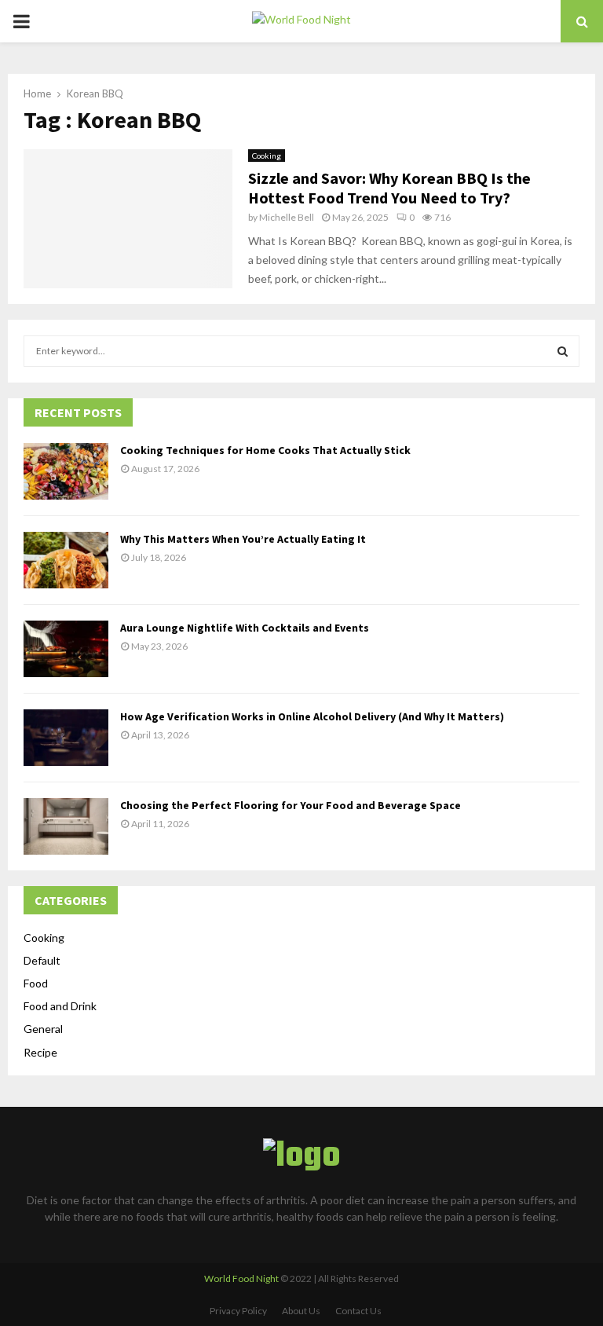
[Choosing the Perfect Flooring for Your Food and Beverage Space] (66, 826)
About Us (301, 1311)
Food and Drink (60, 1006)
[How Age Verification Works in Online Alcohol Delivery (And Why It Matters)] (66, 737)
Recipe (40, 1052)
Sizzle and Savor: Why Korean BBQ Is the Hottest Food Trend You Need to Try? (389, 187)
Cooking (266, 155)
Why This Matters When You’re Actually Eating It (243, 539)
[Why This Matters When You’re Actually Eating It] (66, 560)
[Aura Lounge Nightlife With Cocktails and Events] (66, 649)
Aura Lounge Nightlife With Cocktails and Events (244, 628)
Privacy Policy (238, 1311)
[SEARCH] (562, 351)
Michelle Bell (286, 217)
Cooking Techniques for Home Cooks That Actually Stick (265, 450)
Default (42, 960)
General (43, 1028)
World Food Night (241, 1278)
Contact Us (358, 1311)
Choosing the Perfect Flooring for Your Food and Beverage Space (290, 805)
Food (36, 983)
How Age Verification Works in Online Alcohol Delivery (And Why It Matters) (312, 716)
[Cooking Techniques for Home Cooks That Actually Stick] (66, 471)
